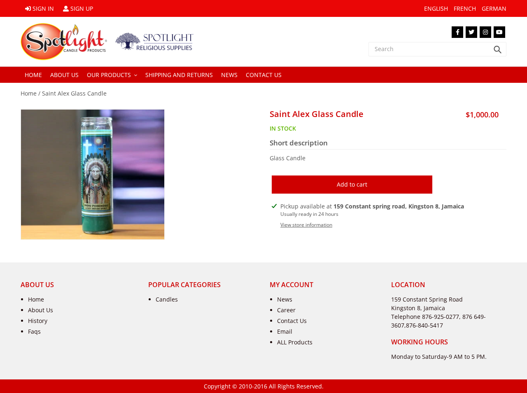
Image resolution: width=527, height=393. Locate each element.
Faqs (34, 331)
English (436, 8)
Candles (167, 299)
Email (284, 331)
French (465, 8)
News (284, 299)
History (37, 321)
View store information (306, 224)
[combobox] (437, 49)
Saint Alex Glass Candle (74, 93)
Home (29, 93)
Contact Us (292, 321)
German (494, 8)
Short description (299, 143)
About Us (40, 310)
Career (286, 310)
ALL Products (294, 342)
